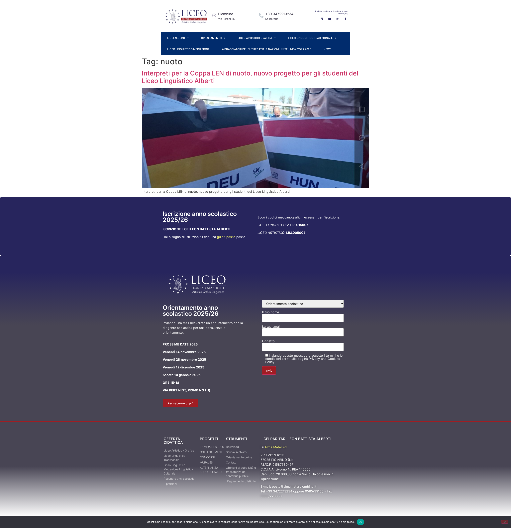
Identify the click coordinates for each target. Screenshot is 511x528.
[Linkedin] (322, 19)
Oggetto (268, 341)
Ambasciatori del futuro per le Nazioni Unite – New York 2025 (266, 49)
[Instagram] (338, 19)
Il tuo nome (270, 312)
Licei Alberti (176, 38)
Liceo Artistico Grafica (255, 38)
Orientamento (211, 38)
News (327, 49)
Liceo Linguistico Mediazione (188, 49)
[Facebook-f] (345, 19)
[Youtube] (330, 19)
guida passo (226, 237)
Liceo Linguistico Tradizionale (310, 38)
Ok (360, 521)
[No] (504, 522)
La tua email (271, 327)
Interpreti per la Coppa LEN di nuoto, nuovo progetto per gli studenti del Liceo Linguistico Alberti (250, 77)
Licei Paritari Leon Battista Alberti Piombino (331, 12)
